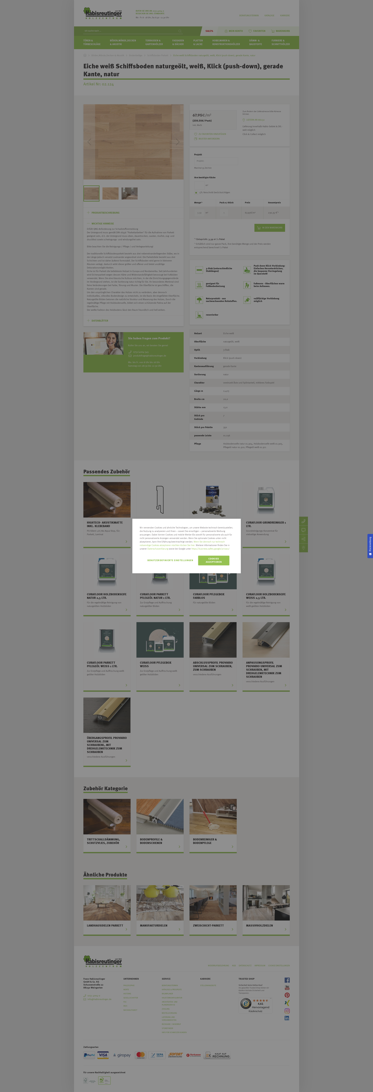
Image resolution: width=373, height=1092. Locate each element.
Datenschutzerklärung (157, 549)
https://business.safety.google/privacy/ (211, 549)
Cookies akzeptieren (214, 560)
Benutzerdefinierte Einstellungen (170, 560)
